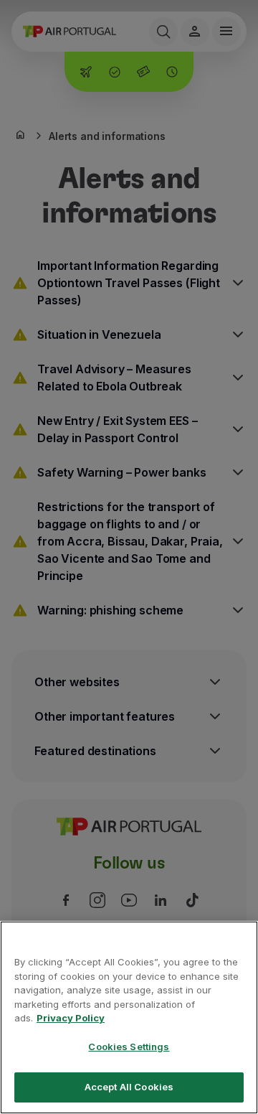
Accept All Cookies (129, 1086)
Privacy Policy (71, 1018)
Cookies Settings (128, 1046)
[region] (129, 1017)
